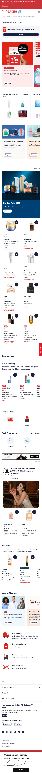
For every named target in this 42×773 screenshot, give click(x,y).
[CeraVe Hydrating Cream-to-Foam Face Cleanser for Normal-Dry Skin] (9, 114)
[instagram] (7, 732)
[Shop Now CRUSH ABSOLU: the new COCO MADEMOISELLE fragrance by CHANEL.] (21, 494)
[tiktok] (15, 732)
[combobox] (21, 17)
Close (21, 770)
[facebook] (3, 732)
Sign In (21, 34)
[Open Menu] (39, 11)
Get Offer (8, 83)
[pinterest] (11, 732)
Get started (8, 622)
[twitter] (19, 732)
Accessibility (5, 740)
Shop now (5, 6)
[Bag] (35, 11)
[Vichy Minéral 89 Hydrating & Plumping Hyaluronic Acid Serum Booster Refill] (22, 103)
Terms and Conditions (8, 743)
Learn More (33, 638)
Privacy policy (6, 747)
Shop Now (14, 478)
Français (4, 737)
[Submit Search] (37, 16)
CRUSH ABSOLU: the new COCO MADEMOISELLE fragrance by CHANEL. (24, 471)
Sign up (4, 715)
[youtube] (23, 732)
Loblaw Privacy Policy (13, 766)
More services (35, 433)
